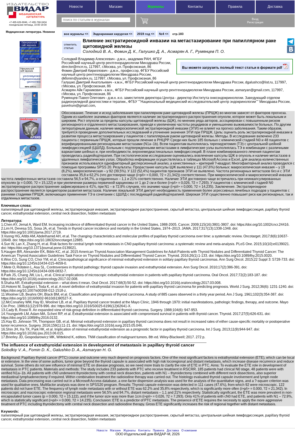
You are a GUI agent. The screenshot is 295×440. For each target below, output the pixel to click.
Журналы (156, 6)
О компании (189, 430)
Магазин (115, 6)
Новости (76, 6)
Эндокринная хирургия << (112, 34)
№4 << (163, 34)
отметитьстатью (70, 46)
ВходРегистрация (255, 20)
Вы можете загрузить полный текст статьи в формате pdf (232, 67)
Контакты (195, 6)
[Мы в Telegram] (291, 41)
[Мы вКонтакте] (291, 49)
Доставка (275, 6)
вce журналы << (76, 34)
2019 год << (145, 34)
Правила (235, 6)
